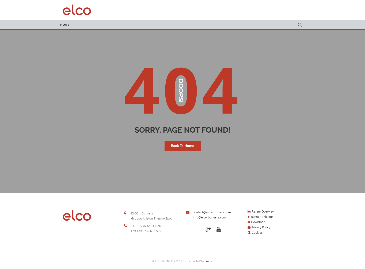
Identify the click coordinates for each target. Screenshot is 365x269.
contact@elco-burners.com (212, 212)
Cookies (257, 233)
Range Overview (263, 211)
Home (64, 25)
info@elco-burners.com (209, 217)
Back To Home (182, 146)
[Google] (208, 229)
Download (258, 222)
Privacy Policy (260, 227)
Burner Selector (262, 217)
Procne (209, 261)
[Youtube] (218, 229)
